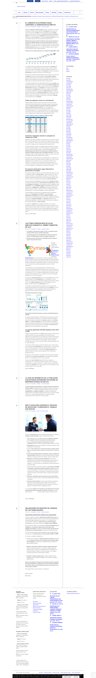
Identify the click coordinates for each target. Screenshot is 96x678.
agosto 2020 (68, 160)
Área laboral (35, 601)
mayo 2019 (68, 182)
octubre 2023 (69, 104)
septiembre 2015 (69, 246)
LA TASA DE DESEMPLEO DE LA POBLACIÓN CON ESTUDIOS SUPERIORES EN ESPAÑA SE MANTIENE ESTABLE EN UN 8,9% (41, 380)
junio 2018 (68, 199)
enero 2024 (68, 99)
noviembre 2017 (69, 210)
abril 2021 (68, 148)
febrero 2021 (68, 151)
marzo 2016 (68, 237)
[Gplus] (79, 6)
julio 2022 (68, 127)
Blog (38, 410)
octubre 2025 (69, 83)
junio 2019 (68, 181)
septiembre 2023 (69, 105)
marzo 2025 (68, 86)
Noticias (39, 26)
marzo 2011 (68, 257)
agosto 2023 (68, 107)
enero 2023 (68, 118)
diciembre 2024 (69, 89)
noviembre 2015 (69, 243)
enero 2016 (68, 240)
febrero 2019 (68, 187)
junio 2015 (68, 251)
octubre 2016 (69, 226)
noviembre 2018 (69, 192)
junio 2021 (68, 145)
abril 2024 (68, 98)
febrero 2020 (68, 169)
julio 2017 (68, 214)
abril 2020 (68, 166)
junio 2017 (68, 216)
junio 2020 (68, 163)
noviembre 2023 (69, 102)
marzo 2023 (68, 115)
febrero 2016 (68, 238)
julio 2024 (68, 93)
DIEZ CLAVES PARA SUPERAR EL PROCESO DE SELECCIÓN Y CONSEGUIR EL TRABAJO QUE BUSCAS (41, 407)
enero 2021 (68, 152)
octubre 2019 (69, 175)
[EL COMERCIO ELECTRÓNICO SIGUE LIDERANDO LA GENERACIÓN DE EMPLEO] (19, 25)
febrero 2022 (68, 134)
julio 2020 (68, 161)
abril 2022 (68, 131)
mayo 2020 (68, 164)
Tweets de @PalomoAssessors (73, 593)
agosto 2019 (68, 178)
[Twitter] (70, 6)
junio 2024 (68, 95)
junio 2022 (68, 128)
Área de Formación (37, 607)
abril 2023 (68, 113)
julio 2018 (68, 198)
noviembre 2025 (69, 81)
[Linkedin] (73, 6)
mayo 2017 (68, 217)
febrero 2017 (68, 220)
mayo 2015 (68, 252)
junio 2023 (68, 110)
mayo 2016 (68, 234)
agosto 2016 (68, 229)
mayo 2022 (68, 130)
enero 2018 (68, 207)
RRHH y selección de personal (39, 606)
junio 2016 (68, 232)
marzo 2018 (68, 204)
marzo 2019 (68, 186)
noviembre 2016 (69, 225)
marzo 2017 (68, 219)
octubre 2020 (69, 157)
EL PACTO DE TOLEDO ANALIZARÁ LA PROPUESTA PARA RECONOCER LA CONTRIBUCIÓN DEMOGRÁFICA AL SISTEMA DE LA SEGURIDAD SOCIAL (51, 16)
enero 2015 (68, 255)
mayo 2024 (68, 96)
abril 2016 (68, 235)
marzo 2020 (68, 167)
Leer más (76, 676)
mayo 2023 (68, 111)
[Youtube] (77, 6)
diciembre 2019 (69, 172)
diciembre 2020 (69, 154)
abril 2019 (68, 184)
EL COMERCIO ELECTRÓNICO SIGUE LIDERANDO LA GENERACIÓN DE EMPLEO (40, 24)
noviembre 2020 (69, 155)
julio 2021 (68, 143)
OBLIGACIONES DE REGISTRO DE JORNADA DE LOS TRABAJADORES (41, 509)
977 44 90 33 (30, 1)
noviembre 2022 (69, 121)
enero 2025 (68, 87)
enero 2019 (68, 189)
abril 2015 (68, 254)
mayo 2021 (68, 146)
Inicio (17, 16)
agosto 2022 (68, 125)
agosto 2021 (68, 142)
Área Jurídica (35, 604)
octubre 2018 (69, 193)
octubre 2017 (69, 211)
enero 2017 (68, 222)
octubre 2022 (69, 122)
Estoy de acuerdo (67, 676)
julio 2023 (68, 108)
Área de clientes (45, 1)
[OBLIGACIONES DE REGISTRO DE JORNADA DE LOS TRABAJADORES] (19, 510)
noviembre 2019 (69, 173)
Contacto (37, 1)
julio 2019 (68, 179)
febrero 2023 (68, 116)
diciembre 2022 (69, 119)
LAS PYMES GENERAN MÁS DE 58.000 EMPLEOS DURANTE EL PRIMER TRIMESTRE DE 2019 (41, 225)
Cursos (39, 512)
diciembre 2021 (69, 137)
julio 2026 (68, 78)
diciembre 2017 (69, 208)
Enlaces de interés (37, 612)
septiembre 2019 (69, 176)
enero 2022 (68, 136)
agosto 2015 (68, 247)
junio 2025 (68, 84)
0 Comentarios (33, 26)
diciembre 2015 (69, 241)
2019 (13, 17)
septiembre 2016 (69, 228)
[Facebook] (75, 6)
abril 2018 (68, 202)
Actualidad (21, 16)
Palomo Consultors (46, 26)
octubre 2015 (69, 244)
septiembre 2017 (69, 213)
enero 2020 (68, 170)
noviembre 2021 (69, 139)
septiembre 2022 (69, 124)
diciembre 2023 (69, 101)
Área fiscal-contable (37, 603)
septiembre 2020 (69, 158)
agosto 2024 (68, 92)
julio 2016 (68, 231)
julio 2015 (68, 249)
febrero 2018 (68, 205)
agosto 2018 (68, 196)
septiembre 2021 (69, 140)
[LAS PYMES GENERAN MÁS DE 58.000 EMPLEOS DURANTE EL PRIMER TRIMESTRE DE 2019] (19, 225)
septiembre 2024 (69, 90)
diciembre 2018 (69, 190)
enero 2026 (68, 80)
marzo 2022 (68, 133)
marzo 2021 (68, 149)
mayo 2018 (68, 201)
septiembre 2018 (69, 195)
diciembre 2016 (69, 223)
